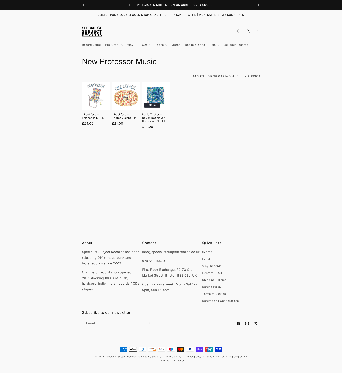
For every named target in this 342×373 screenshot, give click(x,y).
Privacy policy (193, 356)
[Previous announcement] (83, 5)
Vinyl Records (212, 266)
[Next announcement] (258, 5)
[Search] (239, 31)
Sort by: (198, 75)
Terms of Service (214, 293)
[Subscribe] (148, 323)
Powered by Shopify (149, 356)
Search (207, 252)
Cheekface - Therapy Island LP (124, 116)
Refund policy (173, 356)
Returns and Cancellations (220, 300)
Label (206, 259)
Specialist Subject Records (121, 356)
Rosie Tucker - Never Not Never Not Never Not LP (154, 118)
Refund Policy (212, 286)
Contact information (173, 360)
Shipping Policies (214, 279)
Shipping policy (237, 356)
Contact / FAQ (212, 273)
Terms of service (214, 356)
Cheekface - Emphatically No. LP (95, 116)
